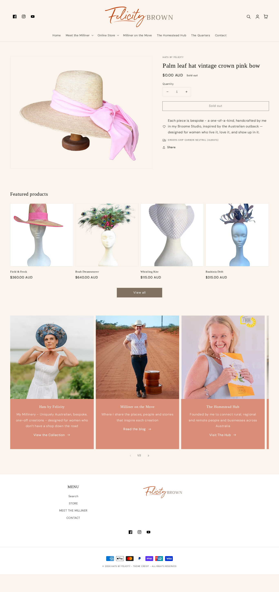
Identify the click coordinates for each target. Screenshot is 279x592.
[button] (79, 35)
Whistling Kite (149, 271)
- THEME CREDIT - (141, 566)
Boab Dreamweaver (87, 271)
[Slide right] (148, 455)
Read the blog (134, 429)
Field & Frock (18, 271)
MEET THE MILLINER (73, 510)
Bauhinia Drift (214, 271)
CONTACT (73, 518)
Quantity (168, 84)
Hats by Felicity (121, 566)
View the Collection (49, 435)
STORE (73, 503)
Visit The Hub (220, 435)
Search (73, 496)
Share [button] (171, 147)
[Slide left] (130, 455)
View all (139, 292)
